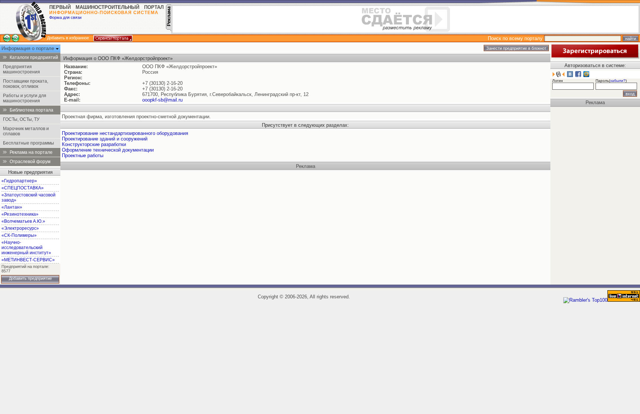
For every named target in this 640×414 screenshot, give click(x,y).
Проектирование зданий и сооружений (104, 139)
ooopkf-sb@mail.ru (162, 100)
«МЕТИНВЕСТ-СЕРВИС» (28, 259)
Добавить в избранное (68, 38)
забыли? (618, 81)
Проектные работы (82, 155)
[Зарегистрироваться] (594, 57)
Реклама (305, 166)
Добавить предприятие (30, 278)
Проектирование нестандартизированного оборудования (125, 133)
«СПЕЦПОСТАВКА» (22, 188)
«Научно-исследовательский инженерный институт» (26, 247)
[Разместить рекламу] (168, 29)
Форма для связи (65, 17)
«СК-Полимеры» (19, 235)
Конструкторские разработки (94, 144)
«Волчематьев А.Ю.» (23, 221)
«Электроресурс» (20, 228)
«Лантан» (11, 207)
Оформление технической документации (108, 150)
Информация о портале (28, 48)
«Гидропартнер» (19, 180)
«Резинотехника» (20, 214)
